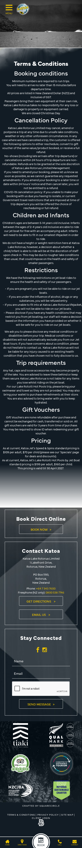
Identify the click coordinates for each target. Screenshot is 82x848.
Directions (22, 845)
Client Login (41, 817)
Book (41, 845)
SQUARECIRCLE (49, 805)
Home (7, 845)
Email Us (39, 614)
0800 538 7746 (55, 592)
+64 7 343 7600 (45, 588)
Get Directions (39, 601)
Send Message (39, 704)
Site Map (67, 814)
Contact (74, 845)
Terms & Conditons (21, 814)
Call (60, 845)
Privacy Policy (48, 814)
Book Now (39, 529)
